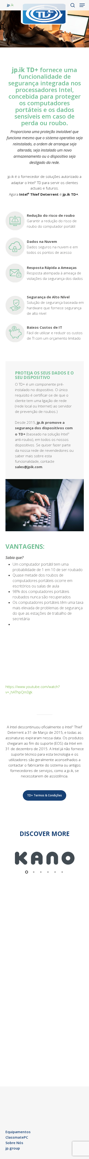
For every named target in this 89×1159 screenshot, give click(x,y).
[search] (72, 5)
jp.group (12, 1148)
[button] (82, 5)
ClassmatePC (16, 1137)
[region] (44, 860)
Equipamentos (18, 1131)
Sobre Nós (14, 1142)
